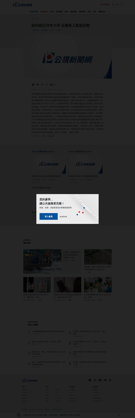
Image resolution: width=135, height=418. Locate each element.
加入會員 (49, 216)
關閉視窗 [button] (64, 216)
